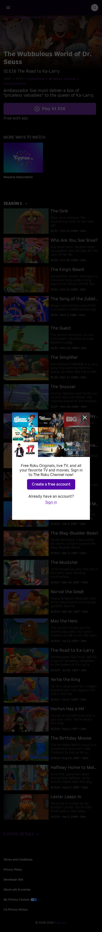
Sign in (51, 502)
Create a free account (51, 484)
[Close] (85, 417)
